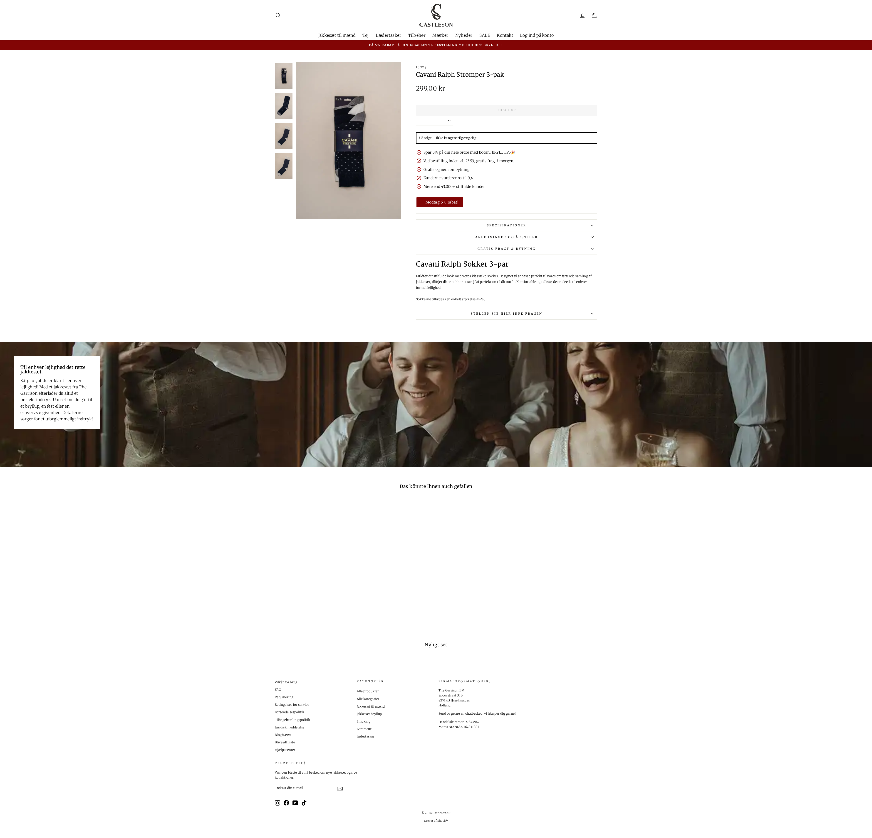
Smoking (364, 721)
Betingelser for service (292, 705)
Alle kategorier (368, 699)
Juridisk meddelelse (290, 727)
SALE (484, 35)
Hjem (420, 67)
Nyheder (464, 35)
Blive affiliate (285, 742)
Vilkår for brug (286, 682)
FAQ (278, 690)
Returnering (284, 697)
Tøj (365, 35)
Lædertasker (388, 35)
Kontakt (505, 35)
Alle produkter (368, 691)
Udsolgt (506, 110)
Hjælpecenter (285, 750)
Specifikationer (507, 225)
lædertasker (366, 736)
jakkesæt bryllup (369, 714)
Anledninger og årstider (506, 237)
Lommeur (364, 729)
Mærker (440, 35)
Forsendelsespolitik (289, 712)
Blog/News (283, 735)
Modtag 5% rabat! (442, 202)
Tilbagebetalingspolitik (292, 720)
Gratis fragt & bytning (506, 248)
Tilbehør (417, 35)
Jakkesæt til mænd (337, 35)
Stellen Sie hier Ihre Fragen (507, 313)
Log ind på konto (537, 35)
